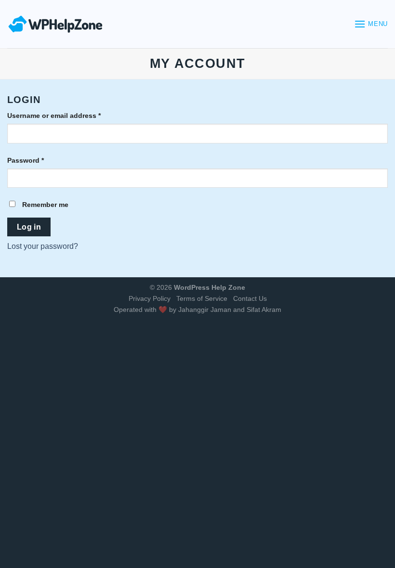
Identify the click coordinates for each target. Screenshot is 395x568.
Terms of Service (201, 298)
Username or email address (54, 115)
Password (25, 160)
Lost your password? (42, 246)
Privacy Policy (150, 298)
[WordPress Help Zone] (55, 24)
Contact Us (250, 298)
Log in (29, 227)
